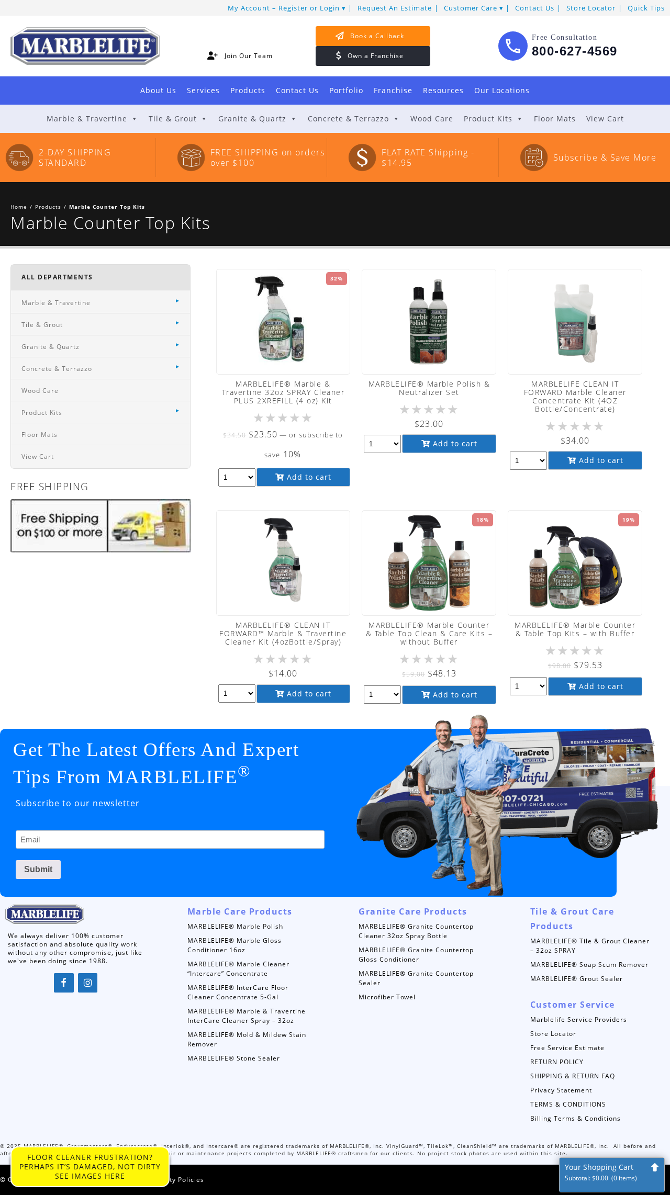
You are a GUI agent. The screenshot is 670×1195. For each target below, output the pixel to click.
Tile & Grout (173, 118)
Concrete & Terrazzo (348, 118)
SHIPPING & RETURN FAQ (572, 1076)
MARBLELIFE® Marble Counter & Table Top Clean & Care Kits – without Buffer (429, 633)
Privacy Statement (561, 1090)
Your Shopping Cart (601, 1172)
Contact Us (534, 8)
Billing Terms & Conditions (575, 1118)
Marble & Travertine (87, 118)
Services (203, 90)
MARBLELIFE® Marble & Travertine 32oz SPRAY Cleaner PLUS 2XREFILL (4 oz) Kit (283, 392)
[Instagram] (88, 983)
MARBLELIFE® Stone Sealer (233, 1058)
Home (18, 206)
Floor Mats (555, 118)
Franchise (393, 90)
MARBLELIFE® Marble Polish (235, 926)
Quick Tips (646, 8)
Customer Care (470, 8)
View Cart (605, 118)
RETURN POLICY (557, 1061)
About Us (158, 90)
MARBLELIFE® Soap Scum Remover (589, 964)
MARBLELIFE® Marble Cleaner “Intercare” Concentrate (238, 969)
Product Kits (488, 118)
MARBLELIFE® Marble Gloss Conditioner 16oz (234, 945)
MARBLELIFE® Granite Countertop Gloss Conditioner (416, 954)
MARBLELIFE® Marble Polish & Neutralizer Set (429, 388)
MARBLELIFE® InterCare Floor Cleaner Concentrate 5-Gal (237, 992)
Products (247, 90)
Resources (443, 90)
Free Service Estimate (567, 1047)
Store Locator (591, 8)
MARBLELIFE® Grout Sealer (576, 978)
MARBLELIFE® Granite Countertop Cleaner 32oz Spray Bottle (416, 931)
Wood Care (431, 118)
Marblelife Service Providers (578, 1019)
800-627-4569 (575, 51)
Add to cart (307, 477)
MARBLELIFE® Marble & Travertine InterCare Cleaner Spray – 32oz (246, 1016)
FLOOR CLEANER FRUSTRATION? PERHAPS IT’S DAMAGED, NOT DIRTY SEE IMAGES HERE (90, 1166)
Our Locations (502, 90)
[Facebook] (64, 983)
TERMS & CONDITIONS (568, 1104)
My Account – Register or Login (284, 8)
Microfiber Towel (387, 997)
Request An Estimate (395, 8)
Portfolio (346, 90)
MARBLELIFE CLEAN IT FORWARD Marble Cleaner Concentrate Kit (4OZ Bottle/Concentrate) (575, 396)
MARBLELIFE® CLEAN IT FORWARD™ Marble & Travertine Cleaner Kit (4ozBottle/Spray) (283, 633)
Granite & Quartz (252, 118)
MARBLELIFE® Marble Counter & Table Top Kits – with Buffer (575, 629)
